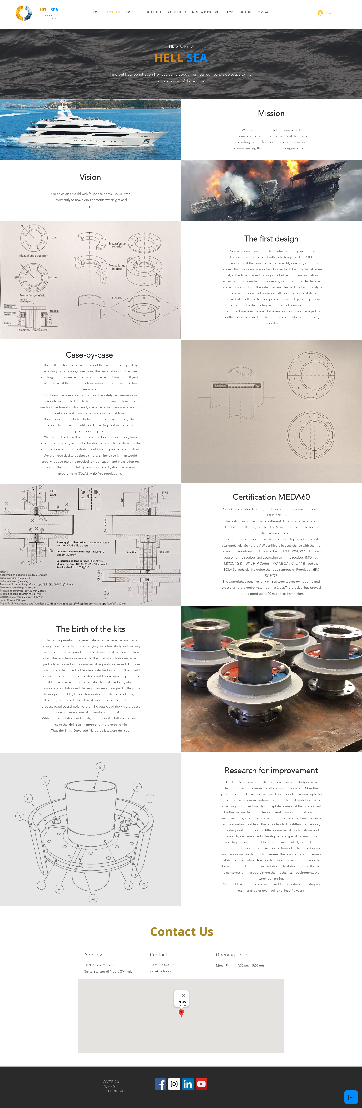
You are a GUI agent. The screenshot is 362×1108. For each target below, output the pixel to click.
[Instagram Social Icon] (174, 1084)
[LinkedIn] (188, 1084)
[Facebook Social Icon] (160, 1084)
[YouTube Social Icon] (201, 1084)
